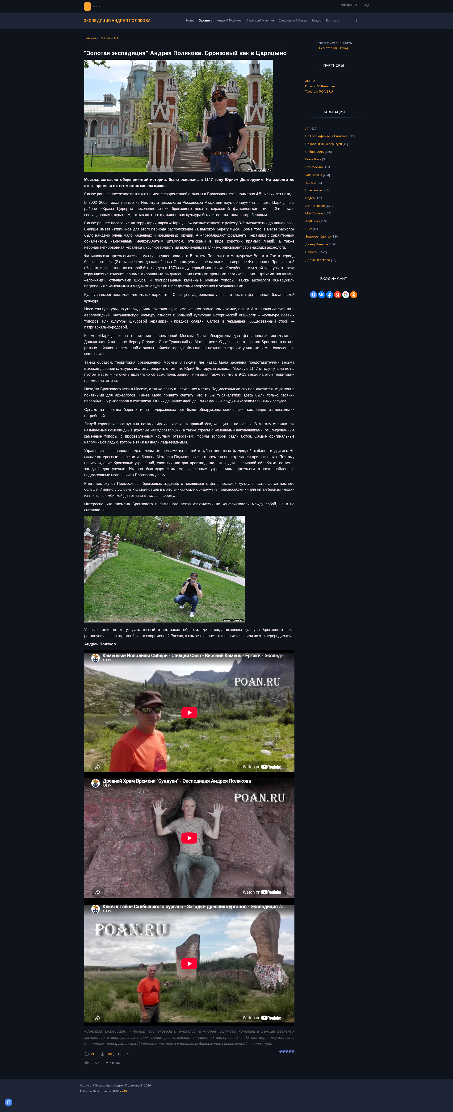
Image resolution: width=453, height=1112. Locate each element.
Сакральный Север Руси (323, 144)
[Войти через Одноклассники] (353, 294)
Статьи (105, 38)
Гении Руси (313, 159)
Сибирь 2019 (314, 151)
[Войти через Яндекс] (337, 294)
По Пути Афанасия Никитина (326, 136)
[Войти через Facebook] (329, 294)
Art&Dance (312, 221)
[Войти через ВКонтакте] (321, 294)
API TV (310, 81)
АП (116, 38)
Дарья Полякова (317, 260)
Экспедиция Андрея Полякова (117, 21)
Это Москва (314, 167)
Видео (310, 198)
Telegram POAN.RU (319, 91)
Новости (311, 252)
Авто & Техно (315, 206)
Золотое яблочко (318, 236)
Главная (90, 38)
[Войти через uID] (313, 294)
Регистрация (348, 5)
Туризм (310, 182)
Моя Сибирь (314, 213)
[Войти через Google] (345, 294)
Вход (365, 5)
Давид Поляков (316, 244)
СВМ (308, 229)
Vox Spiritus (313, 175)
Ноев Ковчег (314, 190)
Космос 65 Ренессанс (320, 86)
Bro (109, 1054)
